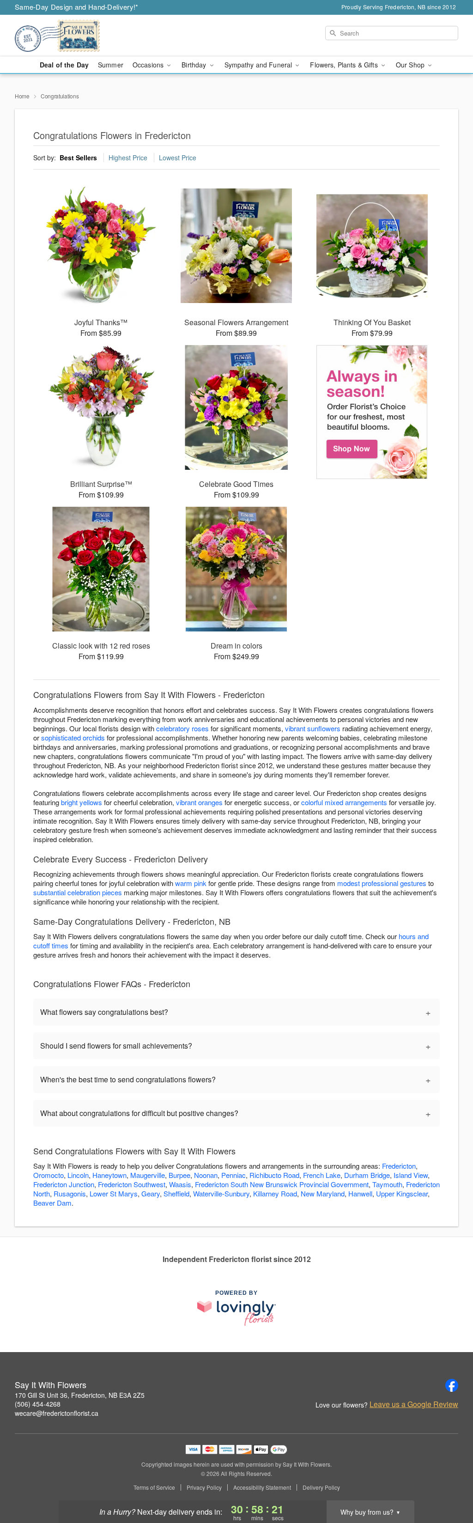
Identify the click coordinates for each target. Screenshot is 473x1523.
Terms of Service (154, 1487)
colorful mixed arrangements (344, 802)
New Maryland (323, 1193)
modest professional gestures (381, 883)
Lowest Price (177, 157)
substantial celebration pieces (77, 892)
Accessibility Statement (262, 1487)
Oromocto (48, 1175)
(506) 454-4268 (38, 1403)
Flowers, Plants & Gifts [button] (344, 64)
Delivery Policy (321, 1487)
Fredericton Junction (63, 1184)
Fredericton (399, 1166)
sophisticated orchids (73, 737)
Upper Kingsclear (402, 1193)
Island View (411, 1175)
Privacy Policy (204, 1487)
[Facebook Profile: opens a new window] (451, 1385)
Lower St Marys (114, 1193)
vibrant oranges (199, 802)
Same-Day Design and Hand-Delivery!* (77, 7)
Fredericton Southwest (131, 1184)
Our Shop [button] (411, 64)
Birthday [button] (195, 64)
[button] (448, 1483)
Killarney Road (275, 1193)
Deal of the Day (64, 64)
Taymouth (387, 1184)
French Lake (321, 1175)
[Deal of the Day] (372, 412)
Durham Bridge (367, 1175)
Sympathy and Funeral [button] (259, 64)
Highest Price (128, 157)
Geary (150, 1193)
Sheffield (176, 1193)
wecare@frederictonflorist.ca (56, 1413)
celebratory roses (182, 728)
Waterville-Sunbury (221, 1193)
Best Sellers (78, 157)
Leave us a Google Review (414, 1404)
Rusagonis (70, 1193)
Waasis (180, 1184)
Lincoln (78, 1175)
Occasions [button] (149, 64)
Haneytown (109, 1175)
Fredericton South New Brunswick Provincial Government (282, 1184)
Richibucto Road (274, 1175)
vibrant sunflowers (312, 728)
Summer (110, 64)
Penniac (233, 1175)
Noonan (206, 1175)
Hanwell (360, 1193)
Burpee (179, 1175)
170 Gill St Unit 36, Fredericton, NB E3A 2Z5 (80, 1395)
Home (22, 96)
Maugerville (147, 1175)
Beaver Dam (52, 1202)
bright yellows (81, 802)
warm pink (190, 883)
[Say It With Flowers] (81, 35)
